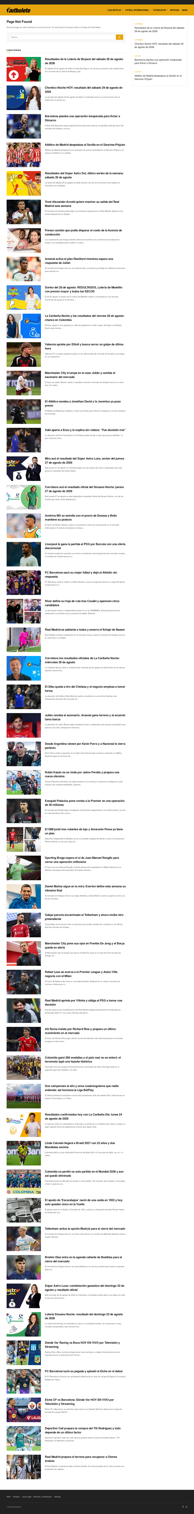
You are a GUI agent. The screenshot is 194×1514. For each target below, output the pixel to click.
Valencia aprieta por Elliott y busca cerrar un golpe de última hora (84, 346)
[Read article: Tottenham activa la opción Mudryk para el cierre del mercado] (24, 1238)
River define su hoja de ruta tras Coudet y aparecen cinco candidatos (82, 603)
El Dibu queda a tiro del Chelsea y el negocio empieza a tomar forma (85, 688)
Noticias (174, 10)
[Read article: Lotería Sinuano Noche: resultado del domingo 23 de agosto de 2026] (24, 1324)
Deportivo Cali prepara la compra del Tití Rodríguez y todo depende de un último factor (82, 1430)
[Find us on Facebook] (183, 1506)
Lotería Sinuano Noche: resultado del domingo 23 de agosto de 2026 (84, 1316)
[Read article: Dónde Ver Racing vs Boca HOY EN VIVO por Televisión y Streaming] (24, 1353)
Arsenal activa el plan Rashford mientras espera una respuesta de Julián (79, 261)
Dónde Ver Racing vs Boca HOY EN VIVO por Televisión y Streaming (82, 1344)
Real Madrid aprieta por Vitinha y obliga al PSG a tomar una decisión (83, 1002)
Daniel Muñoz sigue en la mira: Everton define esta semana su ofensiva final (85, 888)
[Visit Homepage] (18, 10)
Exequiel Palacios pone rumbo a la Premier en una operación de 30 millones (84, 803)
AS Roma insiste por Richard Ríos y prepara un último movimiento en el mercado (80, 1031)
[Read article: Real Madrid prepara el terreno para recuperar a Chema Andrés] (24, 1467)
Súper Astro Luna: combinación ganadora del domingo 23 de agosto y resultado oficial (84, 1287)
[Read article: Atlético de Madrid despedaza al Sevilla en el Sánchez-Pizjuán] (24, 155)
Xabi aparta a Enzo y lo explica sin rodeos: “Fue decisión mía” (85, 430)
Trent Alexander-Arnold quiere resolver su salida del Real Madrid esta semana (82, 204)
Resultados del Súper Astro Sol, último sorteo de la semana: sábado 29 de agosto (84, 175)
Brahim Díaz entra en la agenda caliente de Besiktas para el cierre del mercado (83, 1259)
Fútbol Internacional (137, 10)
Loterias (138, 24)
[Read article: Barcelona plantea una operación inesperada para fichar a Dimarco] (24, 126)
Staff (8, 1496)
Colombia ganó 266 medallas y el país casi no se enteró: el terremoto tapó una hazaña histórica (83, 1059)
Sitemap (57, 1496)
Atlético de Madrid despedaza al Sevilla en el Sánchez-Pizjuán (85, 144)
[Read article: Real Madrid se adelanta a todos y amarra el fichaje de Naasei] (24, 639)
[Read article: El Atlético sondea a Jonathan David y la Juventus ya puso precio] (24, 411)
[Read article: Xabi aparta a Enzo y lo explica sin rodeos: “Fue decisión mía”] (24, 440)
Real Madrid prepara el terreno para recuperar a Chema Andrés (81, 1459)
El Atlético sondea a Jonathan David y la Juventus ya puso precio (83, 403)
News (184, 10)
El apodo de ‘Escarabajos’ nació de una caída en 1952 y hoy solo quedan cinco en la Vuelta (83, 1202)
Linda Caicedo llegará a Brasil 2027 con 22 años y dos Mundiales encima (80, 1145)
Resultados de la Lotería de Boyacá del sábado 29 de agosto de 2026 (84, 61)
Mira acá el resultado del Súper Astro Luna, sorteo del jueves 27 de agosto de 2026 (84, 460)
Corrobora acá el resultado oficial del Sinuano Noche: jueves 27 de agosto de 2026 (84, 489)
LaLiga (137, 56)
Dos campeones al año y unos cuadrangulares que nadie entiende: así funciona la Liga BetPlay (82, 1088)
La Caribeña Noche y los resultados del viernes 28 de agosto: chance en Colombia (84, 318)
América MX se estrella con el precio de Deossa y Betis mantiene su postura (81, 517)
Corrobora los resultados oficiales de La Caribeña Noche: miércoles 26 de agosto (82, 660)
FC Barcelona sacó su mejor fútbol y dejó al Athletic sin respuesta (81, 574)
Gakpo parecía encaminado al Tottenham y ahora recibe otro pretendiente (84, 917)
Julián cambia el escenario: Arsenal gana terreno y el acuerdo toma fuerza (85, 717)
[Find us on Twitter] (186, 1506)
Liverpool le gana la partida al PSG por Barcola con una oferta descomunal (85, 546)
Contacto (16, 1496)
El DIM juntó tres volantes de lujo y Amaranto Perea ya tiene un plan (84, 831)
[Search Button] (119, 37)
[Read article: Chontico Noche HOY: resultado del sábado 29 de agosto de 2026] (24, 97)
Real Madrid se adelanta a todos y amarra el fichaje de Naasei (85, 629)
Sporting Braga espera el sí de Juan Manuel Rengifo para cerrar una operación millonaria (82, 859)
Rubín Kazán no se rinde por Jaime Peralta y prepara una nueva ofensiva (82, 774)
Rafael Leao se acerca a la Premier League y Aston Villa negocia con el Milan (81, 974)
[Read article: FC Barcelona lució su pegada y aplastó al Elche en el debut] (24, 1381)
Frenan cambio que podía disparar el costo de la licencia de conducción (83, 232)
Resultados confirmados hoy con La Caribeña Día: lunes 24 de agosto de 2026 (83, 1116)
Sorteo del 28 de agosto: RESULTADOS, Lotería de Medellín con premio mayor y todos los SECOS (83, 289)
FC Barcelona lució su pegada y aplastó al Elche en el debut (83, 1371)
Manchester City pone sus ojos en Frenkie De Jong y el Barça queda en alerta (85, 945)
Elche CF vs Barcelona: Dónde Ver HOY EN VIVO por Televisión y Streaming (79, 1401)
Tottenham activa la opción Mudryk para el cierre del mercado (85, 1228)
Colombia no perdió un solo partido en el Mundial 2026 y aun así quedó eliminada (84, 1173)
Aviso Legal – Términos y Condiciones (37, 1496)
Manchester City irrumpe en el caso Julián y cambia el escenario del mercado (80, 375)
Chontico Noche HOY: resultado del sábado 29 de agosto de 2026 (83, 89)
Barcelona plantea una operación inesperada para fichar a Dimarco (82, 118)
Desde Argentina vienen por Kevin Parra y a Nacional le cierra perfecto (85, 745)
